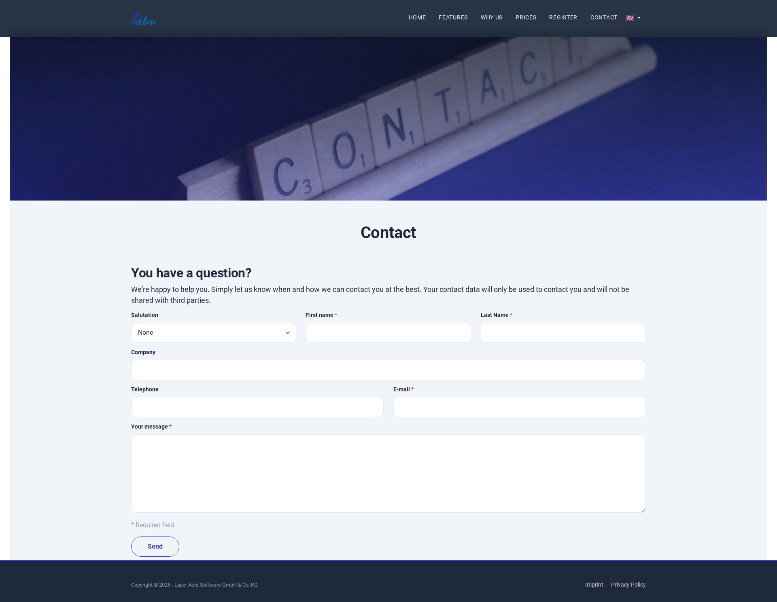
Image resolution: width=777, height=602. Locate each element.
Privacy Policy (628, 584)
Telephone (145, 389)
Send (155, 546)
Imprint (594, 584)
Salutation (144, 315)
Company (143, 352)
